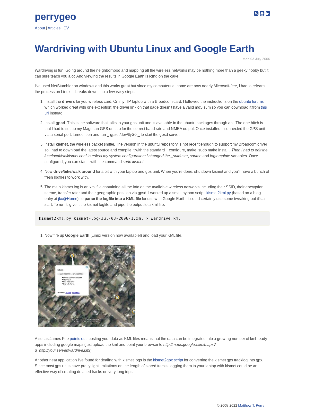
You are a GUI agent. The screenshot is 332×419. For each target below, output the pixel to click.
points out (78, 339)
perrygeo (55, 16)
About (40, 28)
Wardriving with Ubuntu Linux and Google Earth (144, 48)
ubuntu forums (251, 101)
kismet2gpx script (168, 360)
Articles (54, 28)
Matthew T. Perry (251, 405)
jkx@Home (67, 199)
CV (66, 28)
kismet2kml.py (218, 193)
